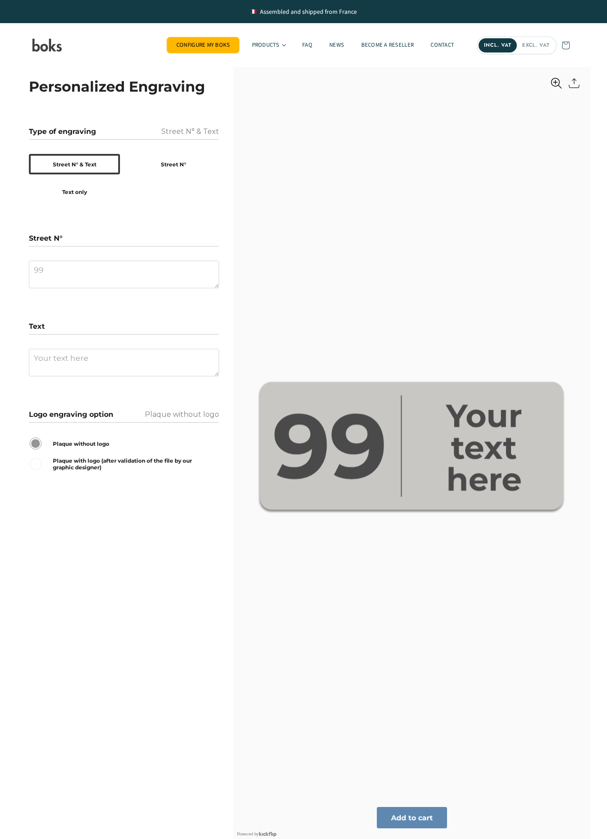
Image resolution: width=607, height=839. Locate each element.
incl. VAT (497, 44)
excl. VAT (536, 44)
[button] (268, 45)
